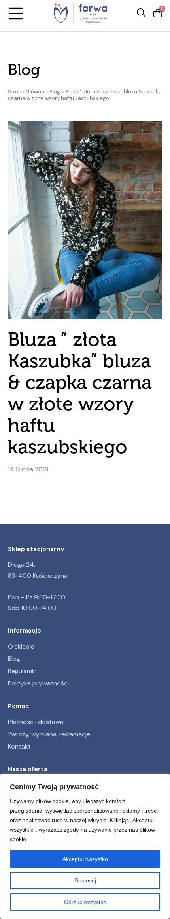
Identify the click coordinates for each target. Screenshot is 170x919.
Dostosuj (85, 880)
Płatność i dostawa (36, 722)
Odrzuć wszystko (85, 902)
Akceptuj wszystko (85, 859)
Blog (54, 91)
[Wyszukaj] (141, 13)
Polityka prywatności (38, 683)
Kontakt (19, 746)
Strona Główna (26, 91)
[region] (85, 846)
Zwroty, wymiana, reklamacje (49, 734)
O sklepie (21, 646)
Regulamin (22, 671)
